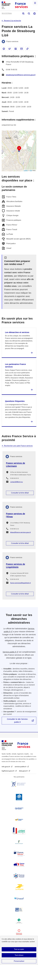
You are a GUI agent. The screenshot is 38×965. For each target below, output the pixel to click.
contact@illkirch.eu (16, 482)
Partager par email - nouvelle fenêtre (21, 49)
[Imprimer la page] (34, 13)
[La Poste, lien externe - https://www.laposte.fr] (19, 887)
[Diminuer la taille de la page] (29, 13)
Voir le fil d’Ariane (7, 13)
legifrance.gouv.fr (8, 771)
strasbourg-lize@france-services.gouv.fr (20, 75)
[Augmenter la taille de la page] (23, 13)
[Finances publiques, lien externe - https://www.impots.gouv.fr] (19, 842)
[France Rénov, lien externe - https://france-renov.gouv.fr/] (19, 853)
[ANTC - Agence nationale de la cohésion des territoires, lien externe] (19, 784)
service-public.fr (21, 766)
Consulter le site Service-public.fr (17, 720)
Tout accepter (19, 949)
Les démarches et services (17, 332)
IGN (31, 170)
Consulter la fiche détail (20, 493)
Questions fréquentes (15, 401)
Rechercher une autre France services (18, 446)
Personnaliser (19, 961)
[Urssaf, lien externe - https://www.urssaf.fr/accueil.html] (19, 898)
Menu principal (35, 3)
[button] (19, 148)
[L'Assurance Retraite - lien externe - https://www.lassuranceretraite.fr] (19, 819)
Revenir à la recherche (12, 21)
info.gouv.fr (6, 766)
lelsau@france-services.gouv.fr (20, 532)
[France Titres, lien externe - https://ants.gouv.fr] (19, 864)
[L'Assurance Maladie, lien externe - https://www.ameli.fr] (19, 808)
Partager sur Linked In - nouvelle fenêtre (16, 49)
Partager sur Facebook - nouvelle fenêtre (4, 49)
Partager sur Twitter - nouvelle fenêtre (10, 49)
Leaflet (26, 170)
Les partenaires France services (15, 365)
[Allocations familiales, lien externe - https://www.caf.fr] (19, 797)
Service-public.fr (9, 652)
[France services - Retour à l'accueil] (21, 5)
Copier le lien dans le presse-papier (27, 49)
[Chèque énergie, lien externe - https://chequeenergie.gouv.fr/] (19, 831)
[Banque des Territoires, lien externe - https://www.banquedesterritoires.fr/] (19, 932)
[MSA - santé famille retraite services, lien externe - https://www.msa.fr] (19, 909)
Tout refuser (19, 955)
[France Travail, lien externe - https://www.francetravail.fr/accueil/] (19, 876)
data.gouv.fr (23, 771)
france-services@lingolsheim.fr (20, 583)
